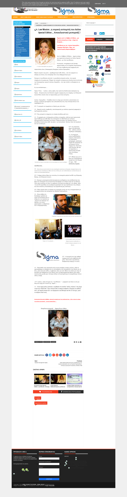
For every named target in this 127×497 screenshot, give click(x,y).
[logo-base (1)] (18, 114)
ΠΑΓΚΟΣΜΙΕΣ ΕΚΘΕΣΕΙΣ (21, 51)
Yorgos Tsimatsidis (49, 485)
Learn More (98, 3)
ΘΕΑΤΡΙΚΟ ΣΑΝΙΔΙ (20, 47)
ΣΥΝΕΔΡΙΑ (18, 55)
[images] (17, 82)
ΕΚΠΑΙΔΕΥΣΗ (19, 44)
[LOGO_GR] (18, 120)
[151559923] (18, 130)
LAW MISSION (43, 23)
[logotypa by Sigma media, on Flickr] (99, 89)
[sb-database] (18, 76)
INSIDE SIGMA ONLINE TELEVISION (44, 17)
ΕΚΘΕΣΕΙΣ (18, 42)
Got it (103, 3)
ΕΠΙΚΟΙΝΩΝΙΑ (91, 17)
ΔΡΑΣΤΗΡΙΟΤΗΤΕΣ (78, 17)
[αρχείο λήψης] (18, 70)
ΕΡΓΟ (17, 46)
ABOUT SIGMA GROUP (26, 17)
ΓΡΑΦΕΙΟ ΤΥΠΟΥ (38, 341)
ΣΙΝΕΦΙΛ (18, 54)
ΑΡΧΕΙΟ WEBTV (19, 37)
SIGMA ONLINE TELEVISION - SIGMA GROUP (33, 484)
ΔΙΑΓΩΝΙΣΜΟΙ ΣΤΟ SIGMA (22, 41)
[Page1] (82, 15)
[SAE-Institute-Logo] (20, 100)
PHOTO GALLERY (20, 30)
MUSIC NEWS (19, 28)
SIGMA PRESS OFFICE (21, 33)
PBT (25, 485)
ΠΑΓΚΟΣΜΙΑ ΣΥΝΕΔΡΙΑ (21, 49)
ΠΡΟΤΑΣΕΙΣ (18, 52)
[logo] (16, 64)
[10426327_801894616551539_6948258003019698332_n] (22, 108)
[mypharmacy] (18, 94)
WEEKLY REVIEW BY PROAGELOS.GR (20, 36)
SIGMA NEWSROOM (20, 31)
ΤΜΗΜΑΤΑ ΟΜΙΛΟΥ (63, 17)
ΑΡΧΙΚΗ (15, 17)
